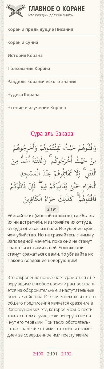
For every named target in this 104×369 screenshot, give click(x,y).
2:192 (66, 354)
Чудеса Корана (23, 94)
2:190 (38, 354)
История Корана (25, 55)
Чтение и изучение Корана (36, 107)
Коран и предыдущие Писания (40, 29)
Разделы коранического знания (41, 81)
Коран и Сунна (22, 42)
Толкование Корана (28, 68)
